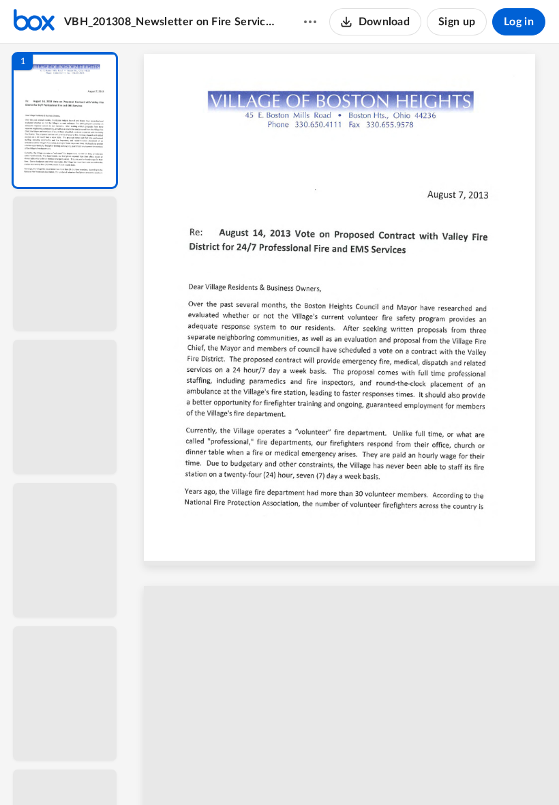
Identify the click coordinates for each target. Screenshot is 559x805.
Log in (519, 21)
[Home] (34, 22)
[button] (65, 120)
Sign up (456, 21)
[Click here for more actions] (310, 21)
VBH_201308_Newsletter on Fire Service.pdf (170, 21)
